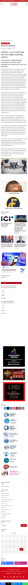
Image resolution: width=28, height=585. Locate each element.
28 (17, 549)
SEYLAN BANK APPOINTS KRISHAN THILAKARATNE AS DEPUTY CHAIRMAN (20, 245)
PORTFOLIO (24, 571)
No (3, 292)
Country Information (5, 493)
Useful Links (3, 515)
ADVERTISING (18, 571)
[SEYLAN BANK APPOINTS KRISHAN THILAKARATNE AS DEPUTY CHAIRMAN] (21, 239)
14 (17, 543)
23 (25, 546)
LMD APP (3, 511)
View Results (3, 298)
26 (10, 549)
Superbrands (3, 497)
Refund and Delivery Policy (6, 505)
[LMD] (14, 4)
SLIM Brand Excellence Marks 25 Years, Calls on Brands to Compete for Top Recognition (7, 245)
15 (21, 543)
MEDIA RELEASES (8, 40)
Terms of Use (3, 503)
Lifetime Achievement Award (7, 499)
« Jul (2, 555)
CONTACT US (19, 573)
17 (2, 546)
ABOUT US (7, 571)
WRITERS (12, 571)
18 (6, 546)
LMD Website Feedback (6, 513)
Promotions (3, 517)
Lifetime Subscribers (5, 495)
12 (10, 543)
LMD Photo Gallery (5, 501)
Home (3, 40)
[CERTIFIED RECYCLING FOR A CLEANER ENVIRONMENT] (7, 218)
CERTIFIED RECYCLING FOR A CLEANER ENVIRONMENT (6, 224)
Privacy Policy (4, 507)
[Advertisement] (14, 25)
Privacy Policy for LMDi (5, 509)
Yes (3, 290)
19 (10, 546)
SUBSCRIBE (8, 573)
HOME (2, 571)
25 (6, 549)
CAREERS (14, 573)
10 (2, 543)
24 (2, 549)
